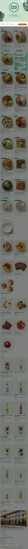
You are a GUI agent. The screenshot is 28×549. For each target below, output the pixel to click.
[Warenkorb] (23, 1)
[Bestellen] (19, 1)
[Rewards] (21, 1)
